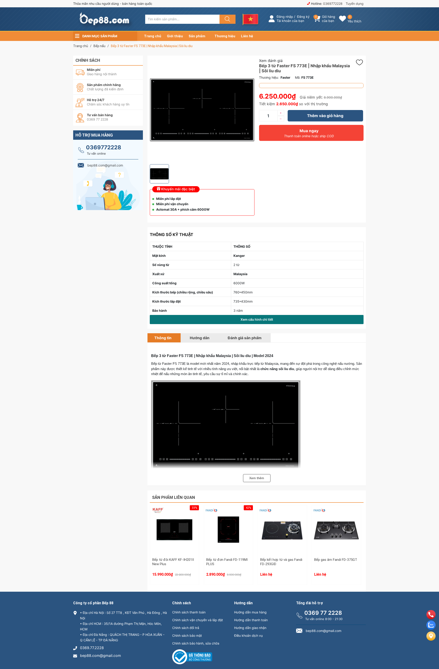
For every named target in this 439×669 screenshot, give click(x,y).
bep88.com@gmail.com (100, 655)
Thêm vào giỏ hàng (325, 115)
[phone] (431, 617)
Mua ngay (309, 133)
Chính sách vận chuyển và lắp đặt (197, 620)
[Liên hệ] (431, 639)
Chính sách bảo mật (187, 635)
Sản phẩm (197, 36)
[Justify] (227, 19)
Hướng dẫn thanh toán (251, 620)
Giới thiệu (175, 36)
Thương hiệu (224, 36)
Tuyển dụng (355, 3)
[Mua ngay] (174, 539)
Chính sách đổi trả (185, 628)
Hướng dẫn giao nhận (250, 628)
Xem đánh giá (271, 60)
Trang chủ (152, 36)
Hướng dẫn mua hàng (250, 612)
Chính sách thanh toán (189, 612)
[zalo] (431, 628)
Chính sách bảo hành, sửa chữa (195, 643)
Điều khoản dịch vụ (248, 635)
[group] (202, 110)
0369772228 (333, 3)
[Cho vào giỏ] (174, 517)
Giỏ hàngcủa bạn (328, 19)
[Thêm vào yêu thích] (360, 62)
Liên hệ (247, 36)
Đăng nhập (285, 17)
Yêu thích (354, 21)
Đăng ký (303, 17)
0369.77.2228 (92, 647)
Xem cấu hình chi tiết (257, 319)
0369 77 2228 (323, 613)
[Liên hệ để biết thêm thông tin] (282, 532)
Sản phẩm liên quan (173, 497)
